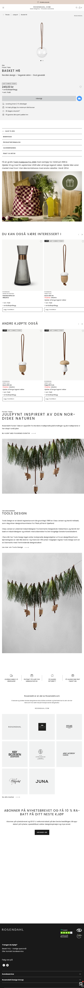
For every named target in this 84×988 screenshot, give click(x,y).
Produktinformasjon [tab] (11, 142)
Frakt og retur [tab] (9, 153)
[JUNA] (42, 781)
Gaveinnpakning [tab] (9, 148)
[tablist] (42, 142)
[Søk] (76, 7)
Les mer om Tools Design (12, 547)
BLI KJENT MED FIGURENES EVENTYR (16, 433)
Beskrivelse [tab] (7, 137)
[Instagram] (7, 965)
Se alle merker (8, 797)
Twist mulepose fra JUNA (24, 162)
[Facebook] (4, 965)
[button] (40, 60)
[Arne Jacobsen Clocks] (69, 754)
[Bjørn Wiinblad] (15, 781)
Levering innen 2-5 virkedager (44, 2)
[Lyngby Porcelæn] (42, 754)
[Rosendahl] (15, 727)
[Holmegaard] (69, 727)
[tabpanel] (42, 192)
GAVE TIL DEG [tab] (10, 131)
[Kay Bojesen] (15, 754)
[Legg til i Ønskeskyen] (79, 98)
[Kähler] (42, 727)
